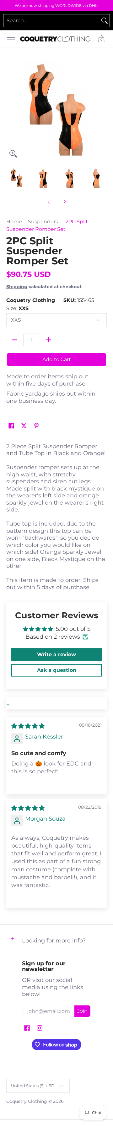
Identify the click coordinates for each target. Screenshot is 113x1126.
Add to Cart (56, 359)
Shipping (16, 286)
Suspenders (43, 222)
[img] (28, 726)
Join (82, 1011)
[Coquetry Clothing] (55, 39)
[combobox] (51, 20)
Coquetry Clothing (30, 300)
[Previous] (11, 110)
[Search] (105, 20)
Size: (17, 308)
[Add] (48, 339)
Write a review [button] (56, 654)
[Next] (102, 110)
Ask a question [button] (56, 670)
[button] (101, 39)
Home (14, 222)
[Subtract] (14, 339)
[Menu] (10, 39)
